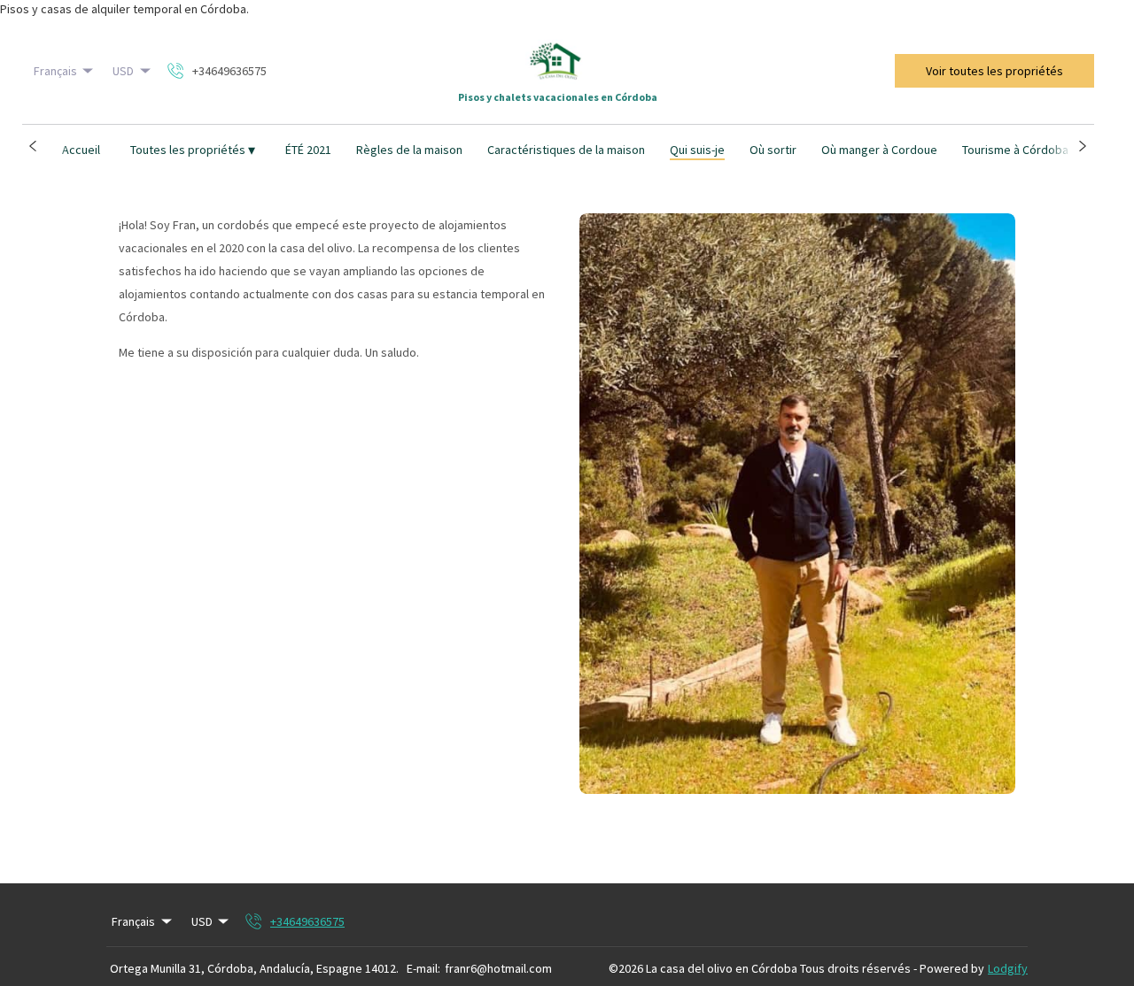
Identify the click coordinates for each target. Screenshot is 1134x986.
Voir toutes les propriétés (994, 71)
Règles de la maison (409, 150)
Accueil (81, 150)
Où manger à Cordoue (879, 150)
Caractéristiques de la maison (566, 150)
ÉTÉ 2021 (308, 150)
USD (123, 71)
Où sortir (773, 150)
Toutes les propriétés (193, 149)
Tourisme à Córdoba (1015, 150)
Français (55, 71)
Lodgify (1008, 968)
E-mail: (423, 968)
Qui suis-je (697, 150)
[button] (33, 146)
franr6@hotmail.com (498, 968)
